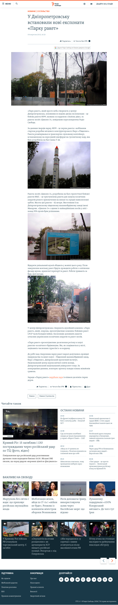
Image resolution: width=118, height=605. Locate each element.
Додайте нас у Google (104, 4)
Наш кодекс (35, 583)
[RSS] (99, 579)
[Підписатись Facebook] (61, 579)
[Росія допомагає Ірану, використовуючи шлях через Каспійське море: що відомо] (73, 488)
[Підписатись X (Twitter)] (72, 579)
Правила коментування (11, 596)
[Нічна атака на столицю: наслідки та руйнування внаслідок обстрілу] (102, 529)
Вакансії (33, 592)
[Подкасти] (84, 4)
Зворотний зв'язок (37, 596)
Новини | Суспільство (39, 11)
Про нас (33, 579)
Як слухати (5, 579)
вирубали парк (56, 377)
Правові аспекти (37, 587)
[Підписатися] (110, 579)
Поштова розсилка (9, 587)
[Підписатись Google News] (66, 579)
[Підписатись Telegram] (94, 579)
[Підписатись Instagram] (83, 579)
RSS (2, 592)
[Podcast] (105, 579)
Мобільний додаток (9, 583)
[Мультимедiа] (91, 4)
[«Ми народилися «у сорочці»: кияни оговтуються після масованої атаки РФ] (73, 529)
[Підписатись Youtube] (77, 579)
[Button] (65, 41)
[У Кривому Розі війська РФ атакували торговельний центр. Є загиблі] (16, 529)
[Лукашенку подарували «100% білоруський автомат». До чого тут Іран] (102, 488)
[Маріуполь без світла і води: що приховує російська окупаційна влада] (16, 488)
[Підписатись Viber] (88, 579)
